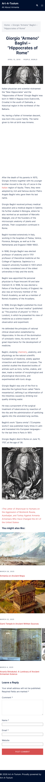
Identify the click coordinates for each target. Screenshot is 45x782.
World (34, 59)
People (27, 59)
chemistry (22, 352)
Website (5, 740)
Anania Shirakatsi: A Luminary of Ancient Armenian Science (19, 672)
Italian (5, 187)
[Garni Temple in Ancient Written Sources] (22, 596)
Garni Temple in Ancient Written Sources (19, 623)
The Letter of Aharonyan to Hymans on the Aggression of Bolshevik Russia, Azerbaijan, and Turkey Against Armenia (21, 512)
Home (7, 25)
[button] (37, 5)
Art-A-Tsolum (10, 3)
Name (5, 720)
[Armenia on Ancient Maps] (22, 548)
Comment (7, 697)
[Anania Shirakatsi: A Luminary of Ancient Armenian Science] (22, 644)
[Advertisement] (22, 150)
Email (5, 730)
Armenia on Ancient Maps (12, 576)
